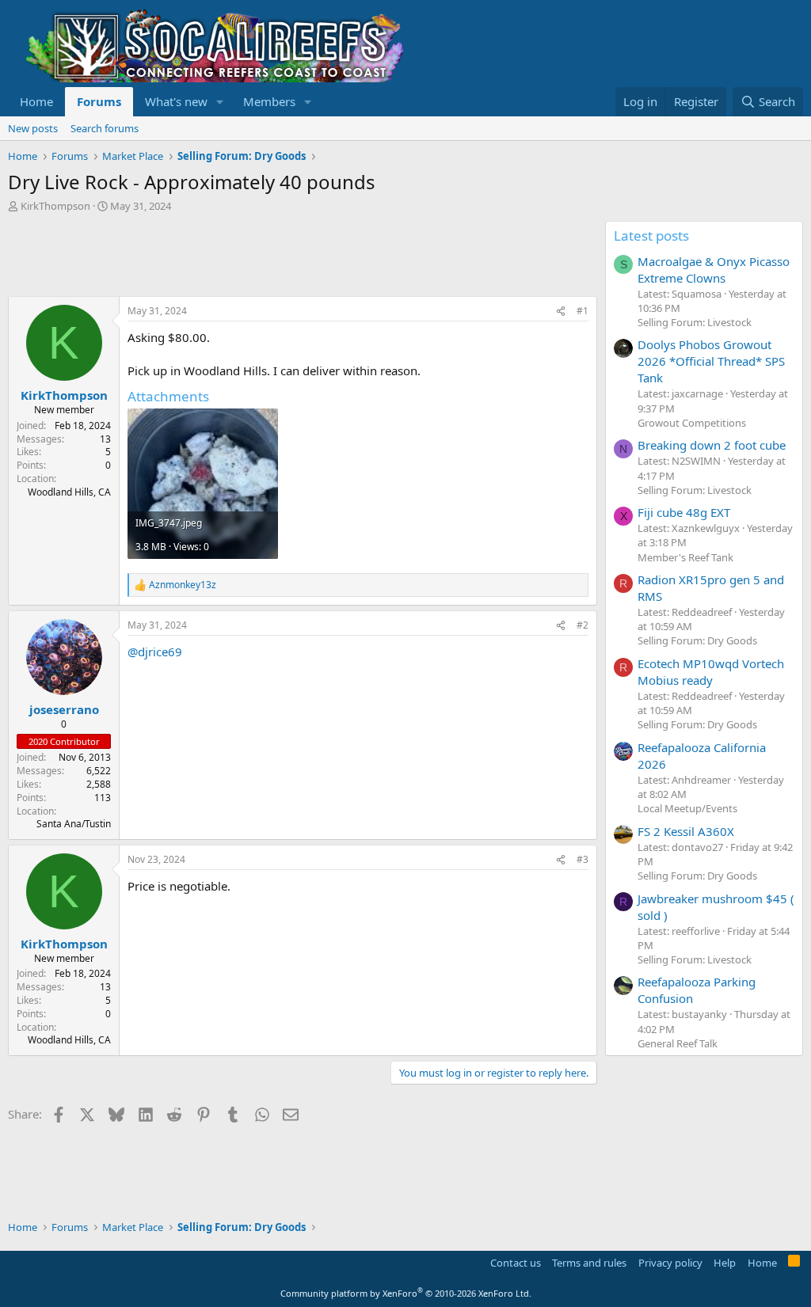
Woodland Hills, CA (69, 492)
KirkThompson (55, 206)
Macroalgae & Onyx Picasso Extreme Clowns (714, 269)
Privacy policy (670, 1263)
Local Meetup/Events (687, 808)
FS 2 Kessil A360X (686, 831)
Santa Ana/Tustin (73, 823)
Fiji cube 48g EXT (684, 512)
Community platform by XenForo (405, 1293)
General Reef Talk (678, 1043)
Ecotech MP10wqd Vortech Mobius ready (711, 671)
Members (269, 101)
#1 (582, 310)
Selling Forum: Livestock (695, 322)
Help (725, 1263)
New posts (33, 128)
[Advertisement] (296, 256)
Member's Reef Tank (685, 557)
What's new (176, 101)
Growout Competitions (692, 423)
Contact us (515, 1263)
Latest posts (651, 235)
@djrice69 (155, 651)
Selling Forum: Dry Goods (697, 640)
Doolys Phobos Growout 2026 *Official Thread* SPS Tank (711, 361)
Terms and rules (589, 1263)
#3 (582, 859)
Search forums (104, 128)
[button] (220, 101)
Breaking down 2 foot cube (712, 445)
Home (36, 101)
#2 (582, 625)
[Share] (560, 311)
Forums (99, 101)
